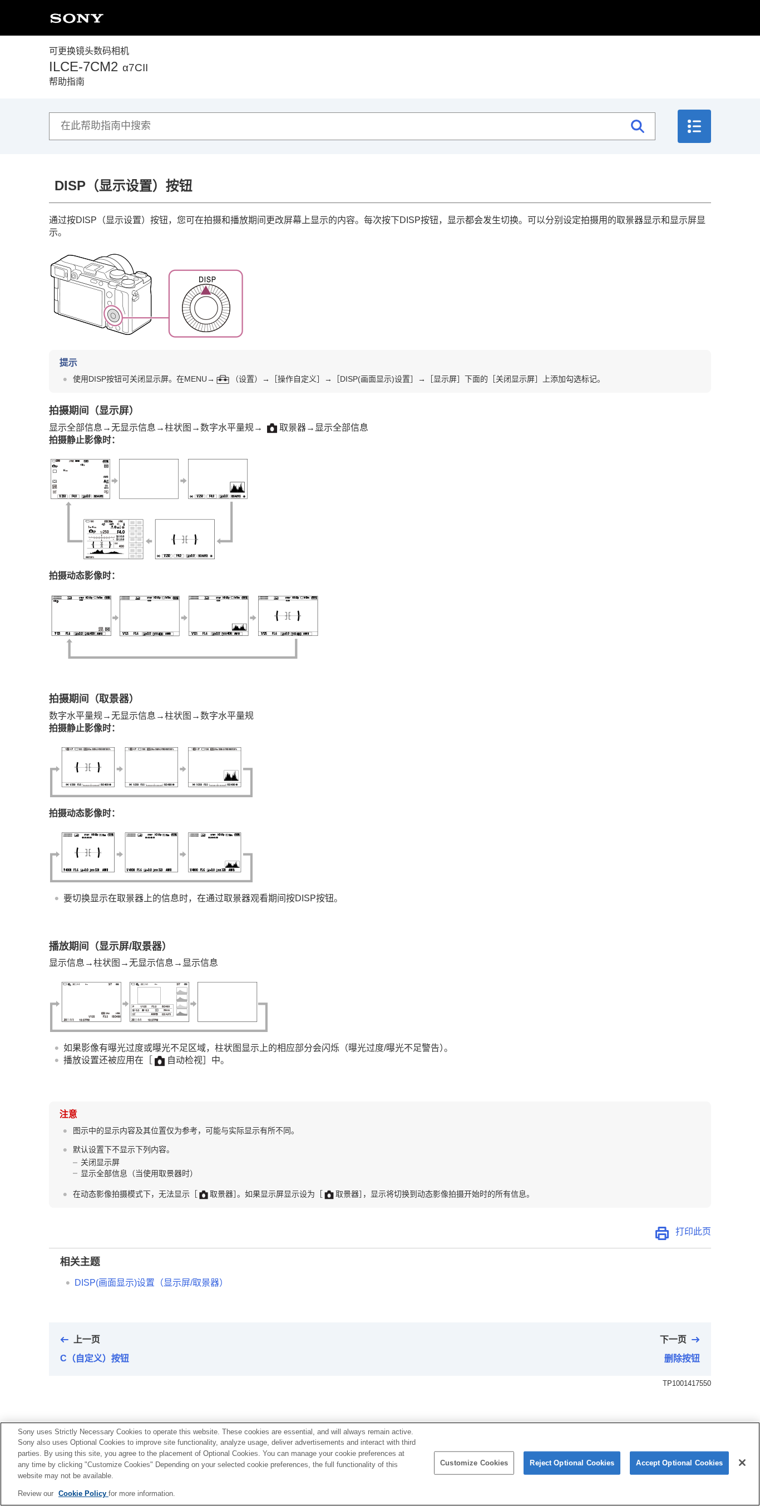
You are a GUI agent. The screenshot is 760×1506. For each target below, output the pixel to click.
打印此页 (693, 1231)
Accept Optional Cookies (679, 1463)
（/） (151, 1282)
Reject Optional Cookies (572, 1463)
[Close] (742, 1462)
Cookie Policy (83, 1493)
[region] (380, 1464)
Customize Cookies (474, 1463)
